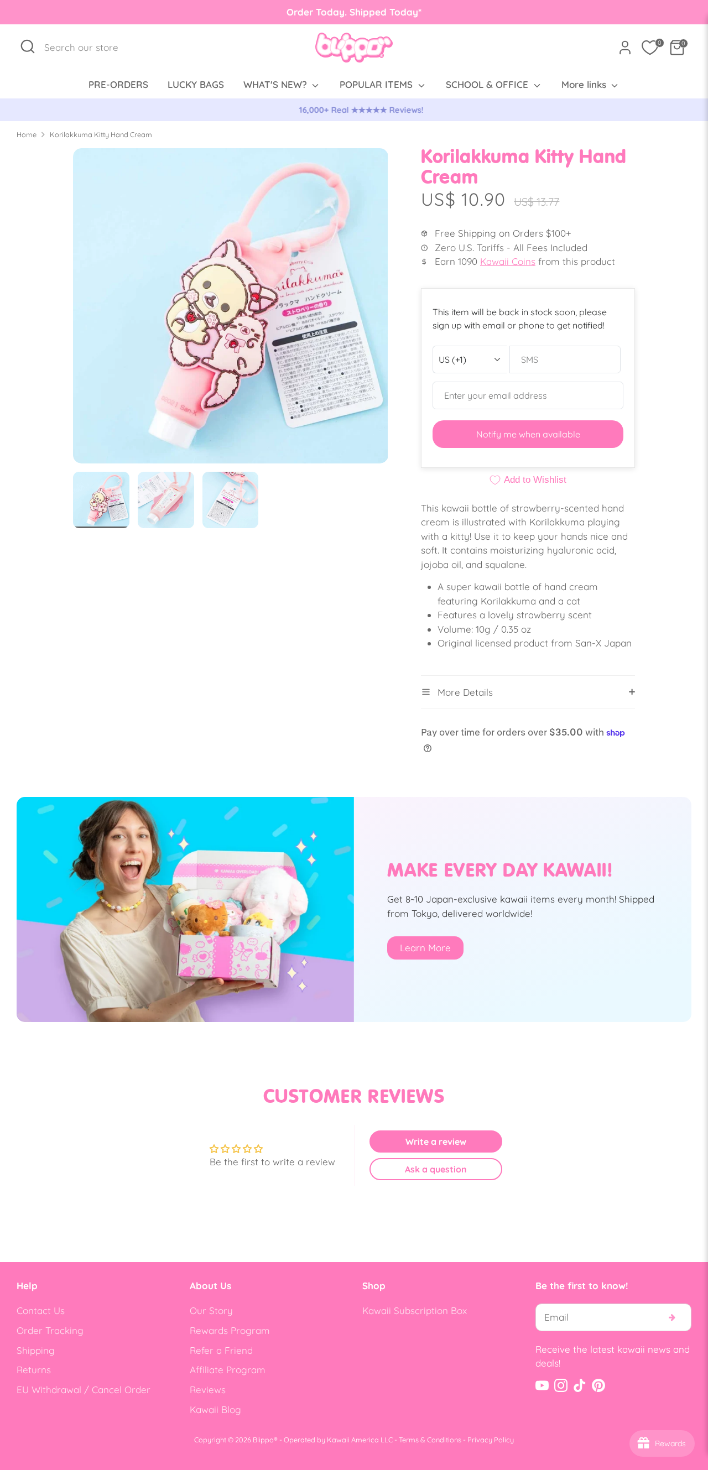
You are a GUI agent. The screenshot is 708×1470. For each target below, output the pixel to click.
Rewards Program (230, 1330)
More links (585, 84)
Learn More (425, 947)
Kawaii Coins (507, 261)
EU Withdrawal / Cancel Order (83, 1389)
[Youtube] (542, 1385)
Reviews (208, 1389)
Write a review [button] (435, 1141)
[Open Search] (28, 46)
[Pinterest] (598, 1385)
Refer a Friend (221, 1350)
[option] (354, 110)
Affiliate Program (228, 1369)
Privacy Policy (490, 1439)
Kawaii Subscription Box (414, 1310)
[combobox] (87, 47)
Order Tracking (50, 1330)
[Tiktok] (579, 1385)
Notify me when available (528, 434)
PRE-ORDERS (118, 84)
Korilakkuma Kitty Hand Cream (101, 134)
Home (27, 134)
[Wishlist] (650, 47)
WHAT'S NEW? (276, 84)
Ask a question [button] (436, 1169)
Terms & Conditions (430, 1439)
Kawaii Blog (215, 1409)
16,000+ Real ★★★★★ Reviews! (354, 110)
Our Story (211, 1310)
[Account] (625, 48)
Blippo (263, 1439)
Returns (34, 1369)
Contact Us (41, 1310)
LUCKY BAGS (196, 84)
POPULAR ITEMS (377, 84)
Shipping (36, 1350)
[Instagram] (561, 1385)
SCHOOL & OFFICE (488, 84)
